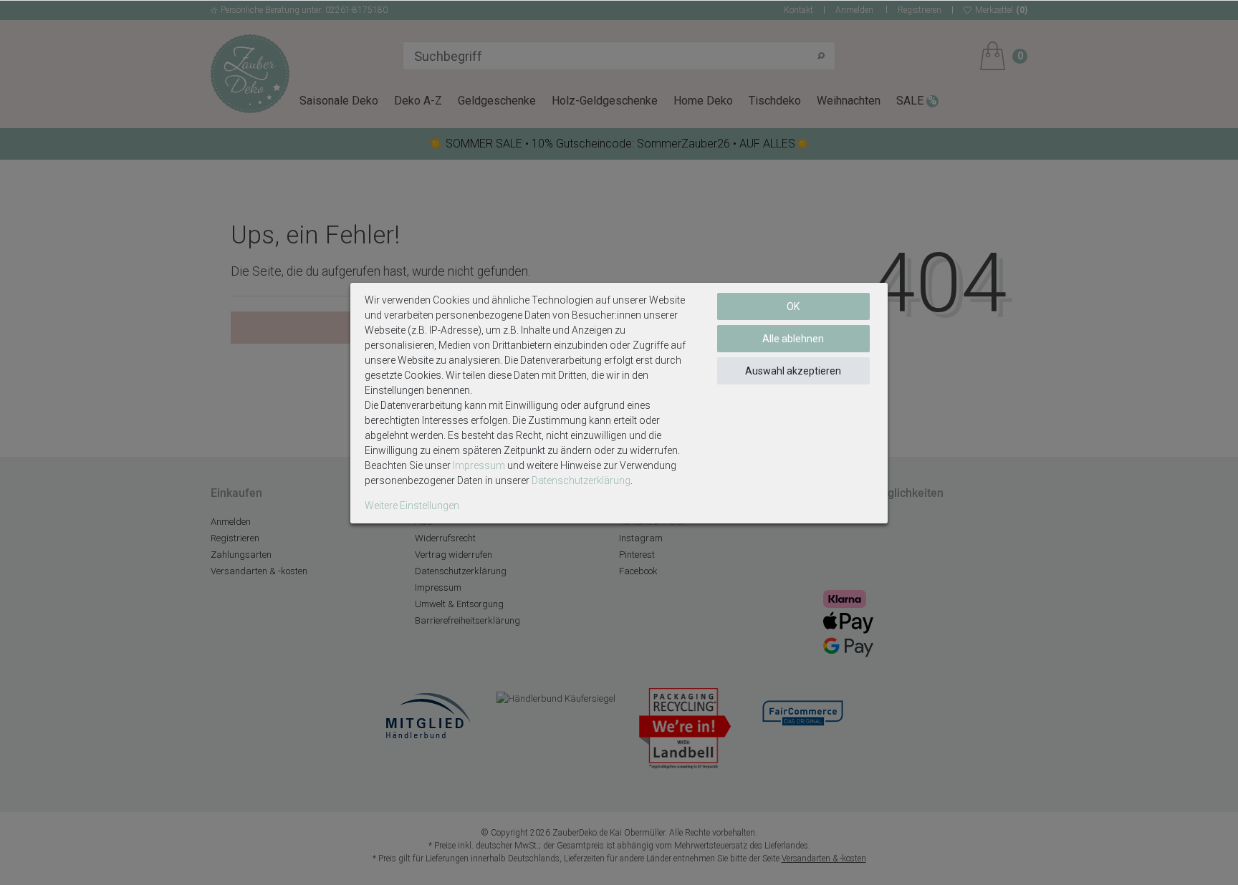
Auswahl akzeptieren (793, 371)
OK (793, 306)
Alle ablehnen (793, 338)
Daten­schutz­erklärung (581, 480)
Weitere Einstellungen (412, 505)
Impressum (479, 465)
